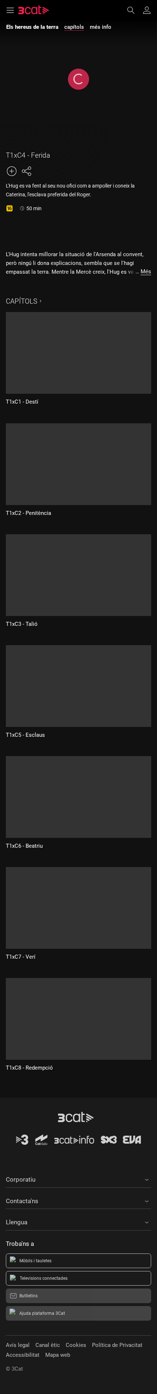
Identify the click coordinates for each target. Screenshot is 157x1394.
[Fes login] (146, 10)
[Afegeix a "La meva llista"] (12, 171)
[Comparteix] (26, 171)
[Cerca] (134, 10)
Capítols (21, 301)
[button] (78, 1178)
